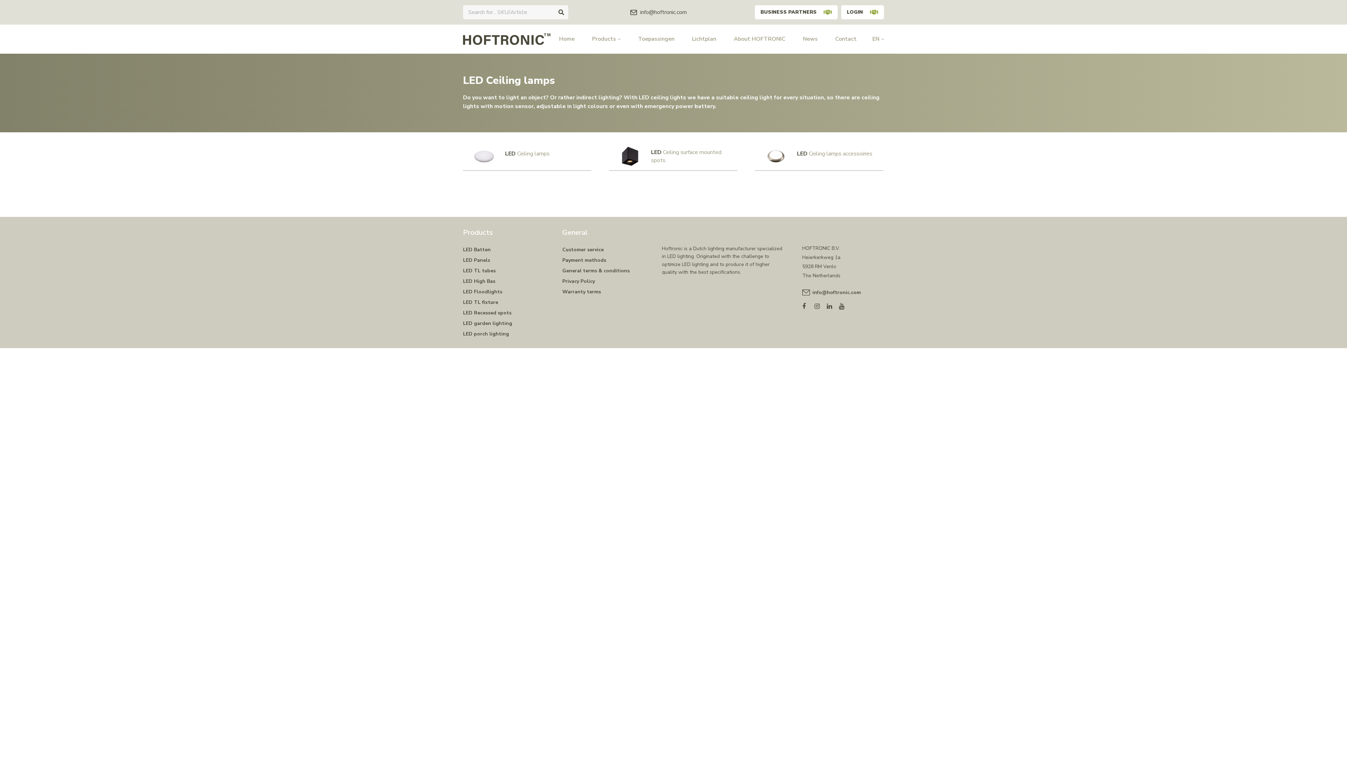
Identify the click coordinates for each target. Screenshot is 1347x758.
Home (567, 39)
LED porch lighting (486, 334)
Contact (846, 39)
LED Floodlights (482, 291)
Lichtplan (704, 39)
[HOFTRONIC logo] (506, 38)
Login (855, 12)
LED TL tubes (479, 270)
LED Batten (477, 249)
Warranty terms (581, 291)
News (810, 39)
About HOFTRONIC (759, 39)
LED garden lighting (487, 323)
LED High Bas (479, 281)
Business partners (788, 12)
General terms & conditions (596, 270)
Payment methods (584, 260)
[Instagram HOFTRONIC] (821, 305)
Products (604, 39)
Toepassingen (656, 39)
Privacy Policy (578, 281)
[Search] (561, 12)
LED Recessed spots (487, 313)
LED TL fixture (480, 302)
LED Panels (476, 260)
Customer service (583, 249)
